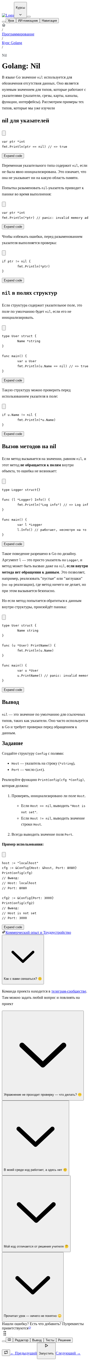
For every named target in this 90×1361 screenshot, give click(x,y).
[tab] (11, 20)
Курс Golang (12, 43)
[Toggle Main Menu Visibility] (29, 16)
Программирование (18, 34)
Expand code (13, 156)
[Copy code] (4, 133)
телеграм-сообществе (68, 991)
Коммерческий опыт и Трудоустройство (38, 932)
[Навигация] (4, 21)
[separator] (45, 1333)
